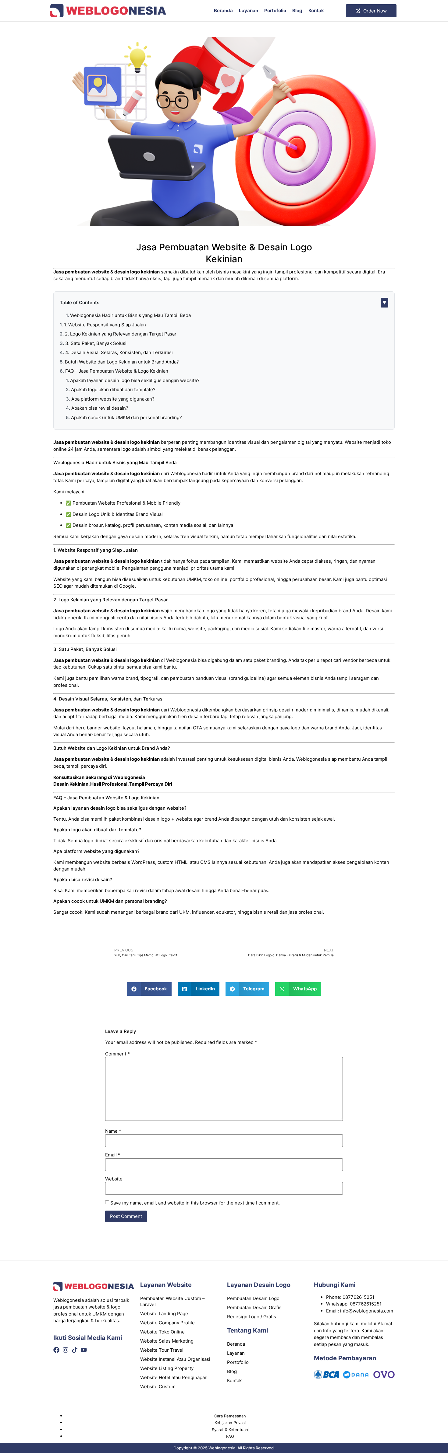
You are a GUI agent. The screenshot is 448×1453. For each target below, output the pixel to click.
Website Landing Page (164, 1313)
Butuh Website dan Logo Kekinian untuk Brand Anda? (122, 362)
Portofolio (275, 10)
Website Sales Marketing (167, 1341)
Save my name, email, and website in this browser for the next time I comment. (195, 1203)
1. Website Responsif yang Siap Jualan (105, 325)
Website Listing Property (167, 1368)
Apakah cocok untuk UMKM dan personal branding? (126, 417)
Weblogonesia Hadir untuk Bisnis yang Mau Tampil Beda (130, 315)
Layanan (248, 10)
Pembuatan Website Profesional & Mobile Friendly (126, 503)
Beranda (223, 10)
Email (112, 1154)
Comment (117, 1054)
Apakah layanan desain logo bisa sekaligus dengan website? (135, 380)
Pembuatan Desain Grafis (254, 1307)
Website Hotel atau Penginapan (174, 1377)
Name (113, 1131)
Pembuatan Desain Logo (253, 1298)
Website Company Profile (167, 1323)
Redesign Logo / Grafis (251, 1316)
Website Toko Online (162, 1332)
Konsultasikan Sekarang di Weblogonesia (99, 777)
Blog (297, 10)
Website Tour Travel (161, 1350)
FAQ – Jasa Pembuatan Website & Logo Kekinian (116, 371)
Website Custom (158, 1386)
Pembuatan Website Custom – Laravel (172, 1301)
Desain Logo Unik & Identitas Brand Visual (118, 514)
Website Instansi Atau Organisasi (175, 1359)
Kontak (316, 10)
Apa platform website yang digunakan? (113, 399)
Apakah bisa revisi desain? (99, 408)
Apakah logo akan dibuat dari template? (113, 389)
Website (114, 1179)
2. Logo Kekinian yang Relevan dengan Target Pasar (120, 334)
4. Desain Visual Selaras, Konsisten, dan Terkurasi (119, 352)
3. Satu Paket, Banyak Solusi (95, 343)
